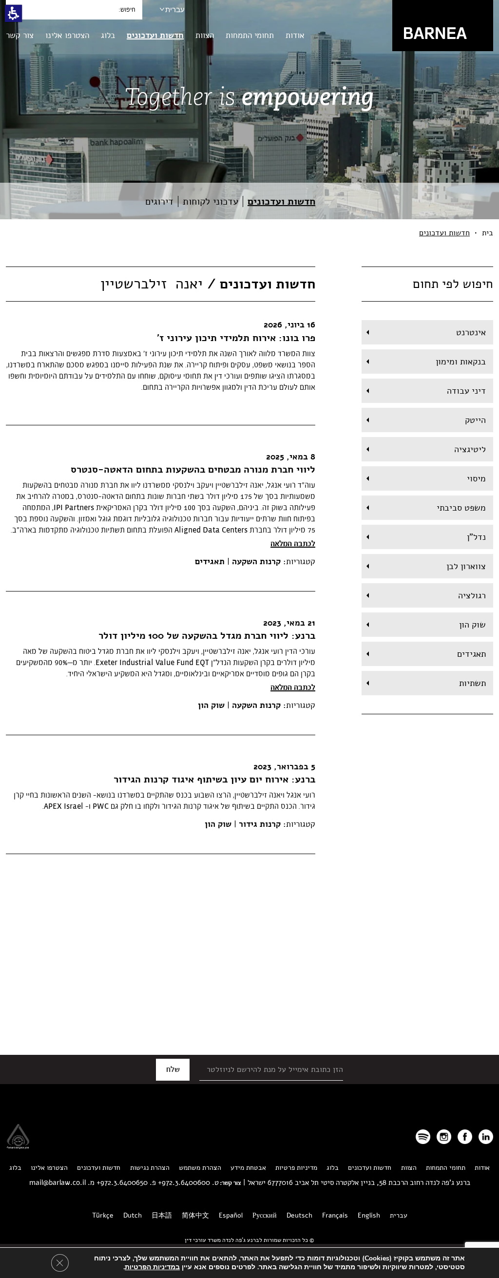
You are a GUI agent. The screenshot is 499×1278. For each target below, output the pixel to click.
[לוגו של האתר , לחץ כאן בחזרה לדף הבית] (442, 25)
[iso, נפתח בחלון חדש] (18, 1146)
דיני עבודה (466, 391)
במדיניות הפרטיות (152, 1267)
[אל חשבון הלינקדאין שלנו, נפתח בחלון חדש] (486, 1136)
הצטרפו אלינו (67, 35)
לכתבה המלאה (292, 544)
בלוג (108, 35)
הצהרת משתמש (200, 1167)
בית (487, 233)
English (369, 1215)
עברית (175, 9)
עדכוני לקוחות (210, 201)
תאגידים (471, 654)
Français (335, 1215)
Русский (264, 1215)
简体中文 (195, 1215)
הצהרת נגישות (150, 1167)
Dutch (132, 1215)
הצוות (204, 35)
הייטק (475, 420)
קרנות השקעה (255, 561)
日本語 (162, 1215)
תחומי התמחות (250, 35)
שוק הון (472, 624)
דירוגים (159, 201)
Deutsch (299, 1215)
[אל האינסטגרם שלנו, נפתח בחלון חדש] (444, 1136)
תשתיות (472, 683)
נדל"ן (476, 537)
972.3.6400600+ (184, 1182)
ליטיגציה (470, 449)
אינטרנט (471, 332)
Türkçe (103, 1215)
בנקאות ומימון (461, 361)
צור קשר (20, 35)
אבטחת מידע (248, 1167)
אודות (295, 35)
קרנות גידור (258, 824)
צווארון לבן (466, 566)
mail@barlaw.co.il (57, 1182)
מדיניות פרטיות (296, 1167)
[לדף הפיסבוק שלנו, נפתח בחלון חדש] (465, 1136)
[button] (13, 13)
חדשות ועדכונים (155, 35)
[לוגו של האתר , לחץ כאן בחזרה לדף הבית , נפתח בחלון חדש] (423, 1136)
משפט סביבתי (461, 508)
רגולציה (472, 595)
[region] (249, 233)
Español (231, 1215)
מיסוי (476, 478)
